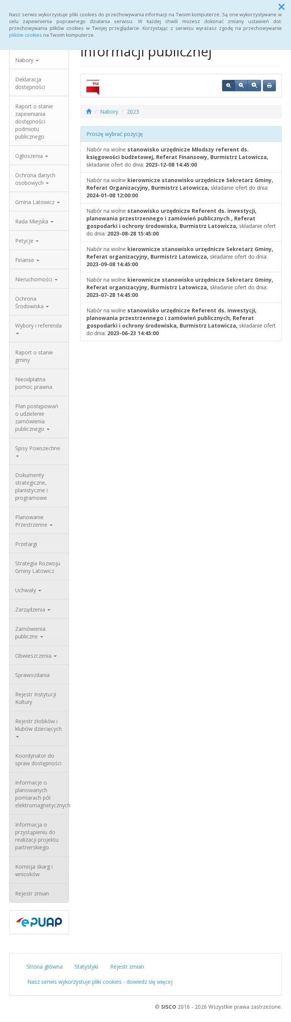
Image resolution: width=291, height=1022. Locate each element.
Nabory (25, 60)
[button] (281, 6)
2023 (133, 111)
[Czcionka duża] (254, 85)
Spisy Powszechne (37, 448)
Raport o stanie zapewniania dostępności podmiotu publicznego (34, 121)
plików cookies (25, 35)
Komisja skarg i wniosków (34, 870)
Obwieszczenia (34, 655)
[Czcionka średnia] (241, 85)
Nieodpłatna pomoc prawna (33, 383)
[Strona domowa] (88, 111)
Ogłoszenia (29, 155)
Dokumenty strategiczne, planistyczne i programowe (31, 486)
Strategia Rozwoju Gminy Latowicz (37, 567)
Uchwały (26, 590)
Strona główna (45, 966)
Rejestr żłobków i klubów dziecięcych (38, 725)
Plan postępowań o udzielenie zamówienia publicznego (36, 417)
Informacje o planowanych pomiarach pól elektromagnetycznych (42, 794)
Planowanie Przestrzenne (32, 520)
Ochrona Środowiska (30, 302)
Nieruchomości (34, 279)
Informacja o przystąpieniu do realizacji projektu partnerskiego (36, 836)
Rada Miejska (32, 221)
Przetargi (26, 544)
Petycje (25, 240)
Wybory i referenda (38, 325)
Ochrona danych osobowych (35, 179)
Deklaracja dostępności (30, 83)
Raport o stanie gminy (34, 356)
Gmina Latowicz (35, 202)
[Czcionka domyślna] (228, 85)
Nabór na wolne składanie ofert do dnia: (177, 157)
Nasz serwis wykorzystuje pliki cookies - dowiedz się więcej (99, 981)
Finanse (25, 260)
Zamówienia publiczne (30, 632)
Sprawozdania (32, 675)
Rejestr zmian (32, 893)
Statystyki (86, 966)
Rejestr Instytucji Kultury (35, 698)
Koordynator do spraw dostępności (38, 759)
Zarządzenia (31, 609)
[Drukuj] (269, 85)
